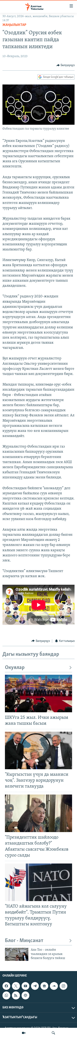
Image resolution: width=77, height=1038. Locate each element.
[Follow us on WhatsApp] (6, 995)
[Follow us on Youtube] (25, 986)
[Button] (65, 65)
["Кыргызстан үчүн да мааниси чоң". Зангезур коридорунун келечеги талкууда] (38, 750)
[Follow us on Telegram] (35, 986)
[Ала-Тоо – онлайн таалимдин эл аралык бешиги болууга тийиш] (16, 954)
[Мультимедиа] (23, 1033)
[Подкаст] (25, 995)
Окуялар (15, 667)
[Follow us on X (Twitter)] (16, 986)
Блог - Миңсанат (24, 941)
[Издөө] (53, 1033)
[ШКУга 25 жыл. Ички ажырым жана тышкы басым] (38, 693)
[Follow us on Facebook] (6, 986)
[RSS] (16, 995)
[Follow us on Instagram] (63, 986)
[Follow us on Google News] (44, 986)
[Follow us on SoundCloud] (54, 986)
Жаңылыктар (14, 25)
